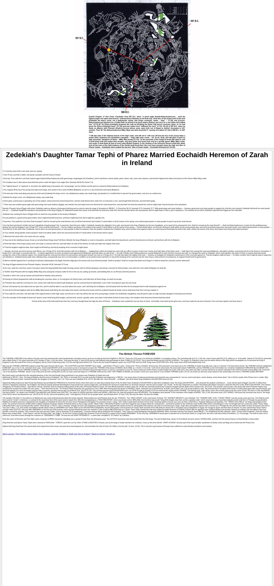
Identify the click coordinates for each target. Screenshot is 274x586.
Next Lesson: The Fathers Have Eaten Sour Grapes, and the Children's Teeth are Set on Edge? (47, 434)
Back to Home (98, 434)
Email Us (111, 434)
